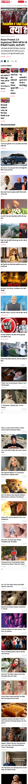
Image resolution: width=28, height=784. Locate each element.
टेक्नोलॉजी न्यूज (3, 172)
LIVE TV (21, 1)
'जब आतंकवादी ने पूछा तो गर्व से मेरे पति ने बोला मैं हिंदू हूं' (23, 80)
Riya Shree (8, 56)
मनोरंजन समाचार (3, 293)
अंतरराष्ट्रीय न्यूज (3, 148)
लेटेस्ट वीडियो (3, 56)
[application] (14, 15)
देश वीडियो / (14, 5)
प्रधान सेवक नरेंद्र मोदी (4, 315)
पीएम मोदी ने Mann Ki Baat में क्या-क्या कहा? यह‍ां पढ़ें (14, 312)
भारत (1, 196)
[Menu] (26, 2)
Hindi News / (3, 5)
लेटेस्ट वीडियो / (9, 5)
